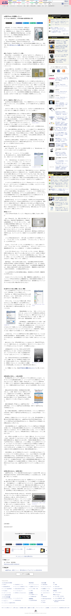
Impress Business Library (20, 588)
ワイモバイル (19, 5)
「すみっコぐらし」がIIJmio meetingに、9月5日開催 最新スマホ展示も (61, 79)
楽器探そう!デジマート (34, 586)
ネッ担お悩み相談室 (7, 594)
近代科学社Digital (33, 600)
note (33, 23)
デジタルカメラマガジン (7, 598)
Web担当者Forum (6, 586)
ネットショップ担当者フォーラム (21, 586)
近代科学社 (31, 598)
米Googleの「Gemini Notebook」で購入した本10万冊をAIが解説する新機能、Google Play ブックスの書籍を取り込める (61, 125)
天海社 (56, 584)
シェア (20, 23)
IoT (46, 5)
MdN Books (44, 596)
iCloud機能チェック (31, 549)
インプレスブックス (19, 598)
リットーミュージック (34, 584)
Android (38, 5)
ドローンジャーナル (7, 592)
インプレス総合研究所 (7, 588)
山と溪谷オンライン (34, 594)
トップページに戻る (25, 574)
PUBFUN (55, 590)
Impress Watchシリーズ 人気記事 (59, 172)
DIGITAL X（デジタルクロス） (20, 592)
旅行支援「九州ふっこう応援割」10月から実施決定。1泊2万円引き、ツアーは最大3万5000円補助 (59, 181)
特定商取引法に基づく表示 (64, 607)
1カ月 (66, 17)
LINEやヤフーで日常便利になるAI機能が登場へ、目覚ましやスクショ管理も (61, 145)
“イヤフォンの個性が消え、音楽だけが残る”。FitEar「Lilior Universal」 (61, 61)
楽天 (28, 5)
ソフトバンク (12, 5)
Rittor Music (31, 582)
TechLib (43, 602)
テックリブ (43, 600)
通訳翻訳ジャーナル (46, 588)
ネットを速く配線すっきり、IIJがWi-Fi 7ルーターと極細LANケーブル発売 (61, 134)
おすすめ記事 (54, 194)
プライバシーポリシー (40, 607)
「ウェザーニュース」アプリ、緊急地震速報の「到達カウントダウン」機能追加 (61, 118)
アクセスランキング (56, 15)
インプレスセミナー (19, 590)
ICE (54, 582)
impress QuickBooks (58, 588)
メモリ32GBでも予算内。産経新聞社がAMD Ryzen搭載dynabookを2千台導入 (61, 47)
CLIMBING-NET (33, 596)
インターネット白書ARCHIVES (9, 602)
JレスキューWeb (45, 590)
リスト (14, 23)
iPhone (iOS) (33, 5)
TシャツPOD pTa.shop (59, 596)
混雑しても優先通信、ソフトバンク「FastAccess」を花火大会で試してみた (61, 104)
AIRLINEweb (44, 584)
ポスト (10, 23)
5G (42, 5)
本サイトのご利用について (7, 607)
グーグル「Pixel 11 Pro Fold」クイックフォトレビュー (61, 86)
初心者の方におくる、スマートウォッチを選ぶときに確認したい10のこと (61, 204)
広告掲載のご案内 (23, 607)
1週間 (61, 17)
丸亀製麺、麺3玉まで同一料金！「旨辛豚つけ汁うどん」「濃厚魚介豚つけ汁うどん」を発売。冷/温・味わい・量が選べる (59, 184)
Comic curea (57, 586)
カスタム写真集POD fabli (60, 598)
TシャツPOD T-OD (34, 588)
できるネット (5, 600)
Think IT (4, 584)
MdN (42, 594)
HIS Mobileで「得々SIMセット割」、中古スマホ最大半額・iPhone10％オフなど (61, 129)
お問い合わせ (15, 607)
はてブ (27, 23)
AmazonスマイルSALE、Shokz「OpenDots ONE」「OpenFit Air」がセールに (61, 154)
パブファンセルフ (58, 592)
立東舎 (31, 590)
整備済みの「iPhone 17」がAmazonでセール (59, 19)
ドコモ (4, 5)
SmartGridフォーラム (19, 584)
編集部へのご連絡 (31, 607)
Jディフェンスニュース (46, 586)
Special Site (54, 37)
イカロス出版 (43, 582)
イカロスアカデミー (46, 592)
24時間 (56, 17)
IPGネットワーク (56, 594)
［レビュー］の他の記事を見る (25, 556)
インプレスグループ (54, 607)
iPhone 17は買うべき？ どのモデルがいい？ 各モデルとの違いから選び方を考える (61, 209)
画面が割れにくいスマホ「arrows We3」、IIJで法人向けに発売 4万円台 (61, 140)
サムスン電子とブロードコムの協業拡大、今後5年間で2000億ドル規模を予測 (61, 167)
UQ (24, 5)
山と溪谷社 (31, 592)
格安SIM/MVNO (51, 5)
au (7, 5)
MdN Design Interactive (46, 598)
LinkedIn (40, 23)
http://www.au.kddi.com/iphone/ (11, 564)
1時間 (51, 17)
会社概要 (47, 607)
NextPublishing (18, 600)
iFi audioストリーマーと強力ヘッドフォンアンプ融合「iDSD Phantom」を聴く (61, 42)
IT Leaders (5, 590)
